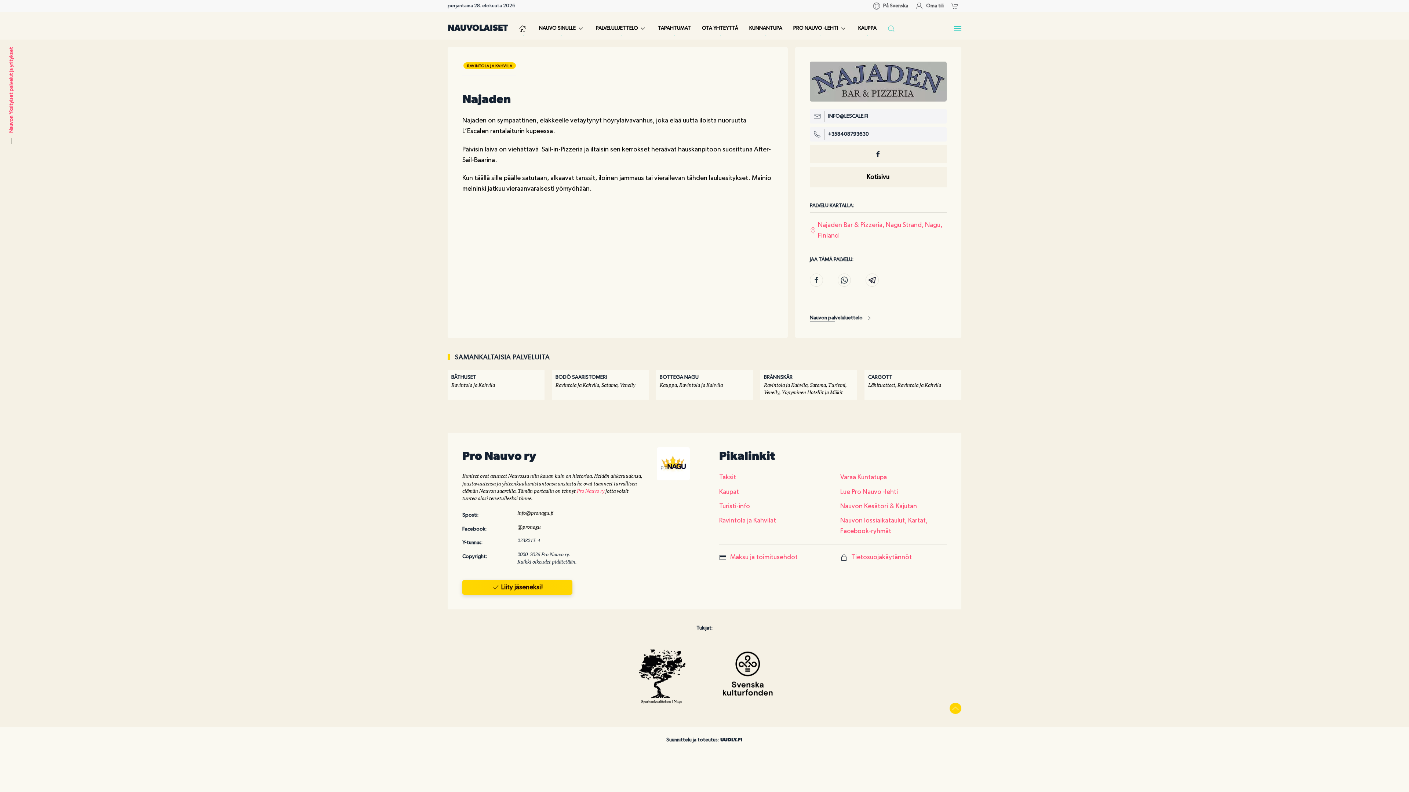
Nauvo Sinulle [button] (557, 28)
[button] (956, 6)
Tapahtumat (674, 28)
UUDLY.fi (731, 739)
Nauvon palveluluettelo (836, 317)
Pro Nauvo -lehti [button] (815, 28)
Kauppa (867, 28)
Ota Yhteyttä (720, 28)
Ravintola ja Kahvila (489, 66)
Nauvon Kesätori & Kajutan (878, 506)
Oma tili (935, 5)
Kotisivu (878, 177)
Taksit (727, 477)
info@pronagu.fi (535, 512)
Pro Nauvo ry (590, 490)
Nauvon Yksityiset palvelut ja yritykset (11, 90)
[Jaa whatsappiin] (844, 280)
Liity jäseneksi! (522, 587)
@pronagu (529, 526)
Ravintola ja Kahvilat (747, 520)
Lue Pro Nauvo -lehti (869, 492)
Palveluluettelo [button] (617, 28)
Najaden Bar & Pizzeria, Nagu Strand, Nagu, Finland (880, 230)
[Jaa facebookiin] (816, 280)
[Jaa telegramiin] (872, 280)
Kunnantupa (765, 28)
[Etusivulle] (523, 29)
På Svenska (895, 5)
